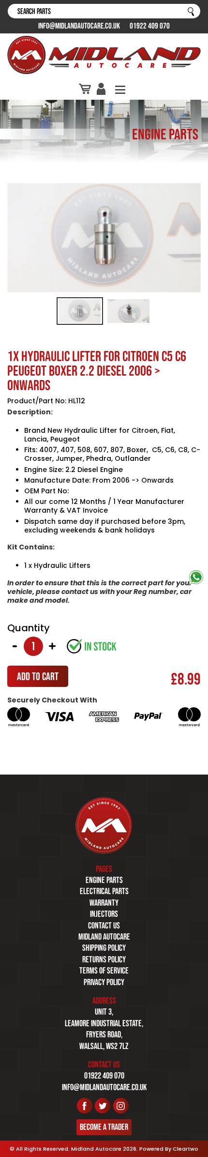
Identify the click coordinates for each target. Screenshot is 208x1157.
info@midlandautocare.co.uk (79, 25)
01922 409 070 (150, 25)
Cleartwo (185, 1149)
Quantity (28, 628)
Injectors (104, 914)
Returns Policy (104, 959)
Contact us (104, 925)
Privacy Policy (104, 982)
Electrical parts (104, 891)
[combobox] (104, 11)
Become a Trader (104, 1127)
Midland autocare (104, 937)
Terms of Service (104, 970)
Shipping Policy (104, 948)
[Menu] (120, 89)
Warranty (104, 903)
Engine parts (104, 880)
